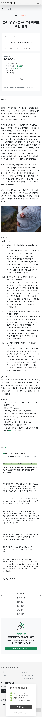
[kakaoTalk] (4, 705)
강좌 (9, 9)
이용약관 (25, 672)
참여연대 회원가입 (28, 678)
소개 (2, 672)
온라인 (25, 16)
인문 (16, 16)
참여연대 (5, 700)
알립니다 (4, 675)
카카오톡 (22, 614)
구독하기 (6, 691)
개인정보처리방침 (27, 675)
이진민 (14, 36)
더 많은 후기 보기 (20, 594)
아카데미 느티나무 (9, 667)
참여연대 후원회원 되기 (20, 648)
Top (38, 710)
